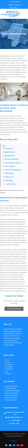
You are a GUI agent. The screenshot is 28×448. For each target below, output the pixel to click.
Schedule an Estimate (14, 308)
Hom (6, 360)
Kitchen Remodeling (11, 395)
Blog (6, 371)
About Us (8, 362)
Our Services (9, 364)
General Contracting (11, 386)
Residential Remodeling (12, 390)
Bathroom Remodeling (12, 393)
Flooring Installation (11, 400)
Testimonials (9, 369)
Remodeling (8, 367)
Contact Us (8, 373)
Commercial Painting (11, 397)
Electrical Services (10, 388)
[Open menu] (24, 13)
